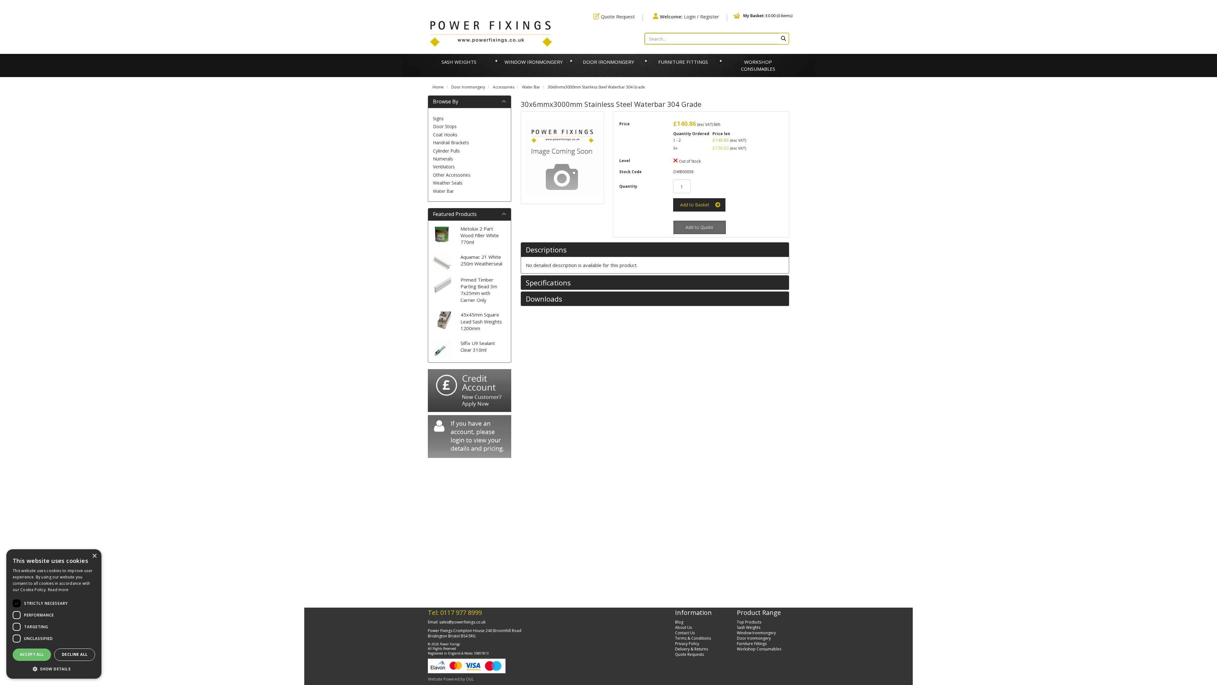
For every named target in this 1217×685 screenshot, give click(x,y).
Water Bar (531, 87)
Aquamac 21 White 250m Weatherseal (481, 260)
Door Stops (445, 126)
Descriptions (546, 249)
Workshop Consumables (758, 65)
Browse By (445, 101)
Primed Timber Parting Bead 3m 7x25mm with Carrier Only (478, 290)
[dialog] (53, 614)
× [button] (94, 556)
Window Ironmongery (534, 62)
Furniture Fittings (683, 62)
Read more (58, 589)
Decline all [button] (74, 654)
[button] (54, 668)
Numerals (443, 159)
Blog (679, 622)
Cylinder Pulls (446, 151)
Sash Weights (458, 62)
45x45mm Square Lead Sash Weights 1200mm (481, 321)
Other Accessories (451, 175)
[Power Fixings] (491, 33)
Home (438, 87)
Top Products (749, 622)
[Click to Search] (783, 39)
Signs (438, 118)
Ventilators (444, 167)
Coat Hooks (445, 135)
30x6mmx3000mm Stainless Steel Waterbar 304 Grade (596, 87)
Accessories (503, 87)
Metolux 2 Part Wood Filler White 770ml (479, 235)
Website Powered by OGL (451, 679)
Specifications (548, 282)
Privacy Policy (687, 643)
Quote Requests (689, 654)
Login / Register (689, 16)
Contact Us (685, 633)
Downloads (544, 299)
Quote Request (617, 16)
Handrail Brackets (451, 143)
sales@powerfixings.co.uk (462, 622)
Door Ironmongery (608, 62)
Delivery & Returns (691, 649)
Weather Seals (447, 183)
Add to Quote (699, 227)
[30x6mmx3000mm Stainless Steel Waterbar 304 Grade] (562, 158)
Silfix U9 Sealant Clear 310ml (477, 346)
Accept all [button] (32, 654)
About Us (683, 627)
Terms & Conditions (693, 638)
